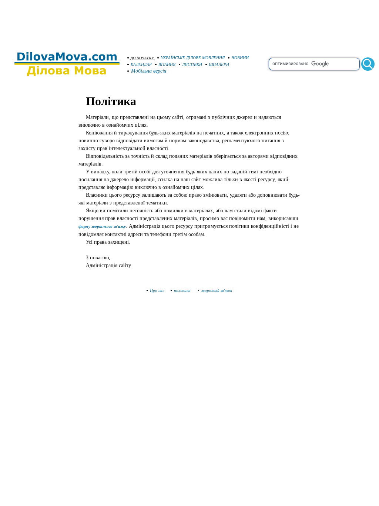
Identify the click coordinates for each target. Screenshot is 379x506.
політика (183, 290)
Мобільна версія (149, 71)
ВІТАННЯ (167, 64)
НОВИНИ (240, 58)
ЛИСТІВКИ (192, 64)
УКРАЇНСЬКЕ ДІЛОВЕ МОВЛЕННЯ (193, 58)
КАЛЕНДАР (141, 64)
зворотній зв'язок (216, 290)
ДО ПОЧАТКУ (142, 58)
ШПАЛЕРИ (219, 64)
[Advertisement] (189, 22)
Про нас (157, 290)
